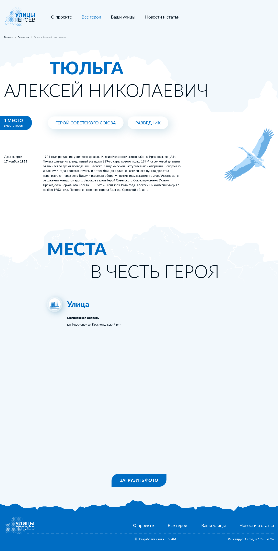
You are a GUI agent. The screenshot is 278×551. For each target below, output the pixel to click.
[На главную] (19, 25)
